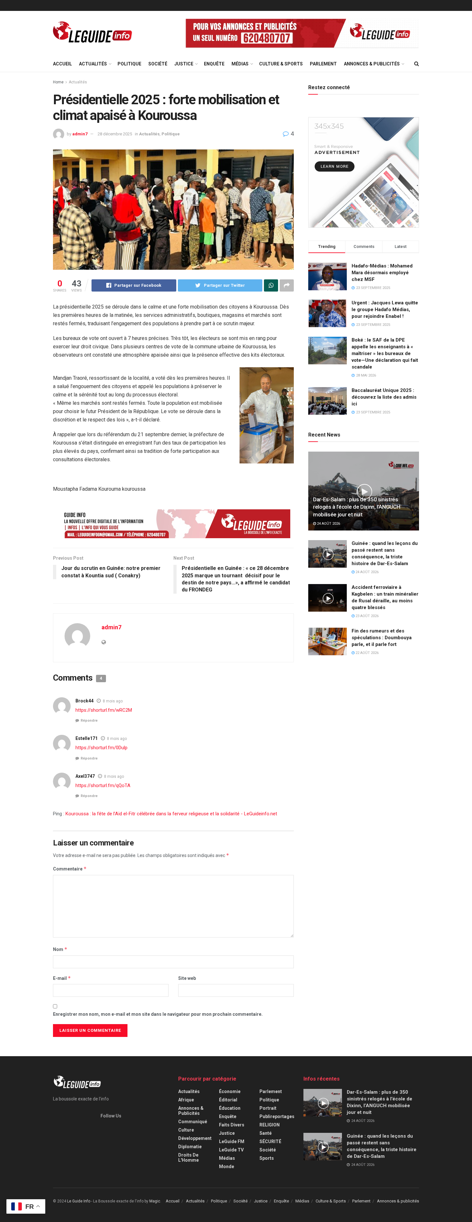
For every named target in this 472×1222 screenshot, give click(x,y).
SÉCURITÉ (270, 1141)
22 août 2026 (366, 653)
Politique (129, 63)
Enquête (214, 63)
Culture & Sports (281, 63)
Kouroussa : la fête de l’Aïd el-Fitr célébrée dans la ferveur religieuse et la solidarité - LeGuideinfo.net (171, 814)
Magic (154, 1201)
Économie (229, 1091)
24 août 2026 (328, 524)
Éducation (229, 1108)
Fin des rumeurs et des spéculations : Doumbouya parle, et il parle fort (382, 637)
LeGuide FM (231, 1141)
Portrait (267, 1108)
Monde (226, 1166)
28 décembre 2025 (115, 134)
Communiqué (192, 1121)
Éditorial (228, 1099)
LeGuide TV (231, 1149)
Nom (60, 949)
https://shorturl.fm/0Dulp (101, 748)
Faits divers (231, 1124)
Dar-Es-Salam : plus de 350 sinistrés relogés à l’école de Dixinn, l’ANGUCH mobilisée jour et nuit (356, 507)
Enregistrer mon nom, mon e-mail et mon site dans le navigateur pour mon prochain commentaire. (158, 1014)
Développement (195, 1138)
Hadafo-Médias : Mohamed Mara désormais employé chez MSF (382, 272)
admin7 (79, 134)
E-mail (62, 978)
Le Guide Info (78, 1201)
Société (157, 63)
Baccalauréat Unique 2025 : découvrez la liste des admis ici (384, 397)
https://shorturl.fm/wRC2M (103, 710)
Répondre (89, 720)
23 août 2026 (366, 616)
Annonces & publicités (372, 63)
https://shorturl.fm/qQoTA (102, 785)
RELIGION (269, 1124)
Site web (187, 978)
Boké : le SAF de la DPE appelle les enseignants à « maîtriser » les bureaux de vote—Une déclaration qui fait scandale (385, 353)
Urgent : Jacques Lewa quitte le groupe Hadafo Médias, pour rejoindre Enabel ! (385, 309)
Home (58, 82)
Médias (240, 63)
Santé (265, 1133)
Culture (186, 1130)
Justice (183, 63)
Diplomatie (190, 1146)
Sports (266, 1158)
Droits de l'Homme (188, 1157)
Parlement (323, 63)
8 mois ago (113, 701)
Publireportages (276, 1116)
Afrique (186, 1099)
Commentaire (70, 869)
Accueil (62, 63)
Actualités (93, 63)
